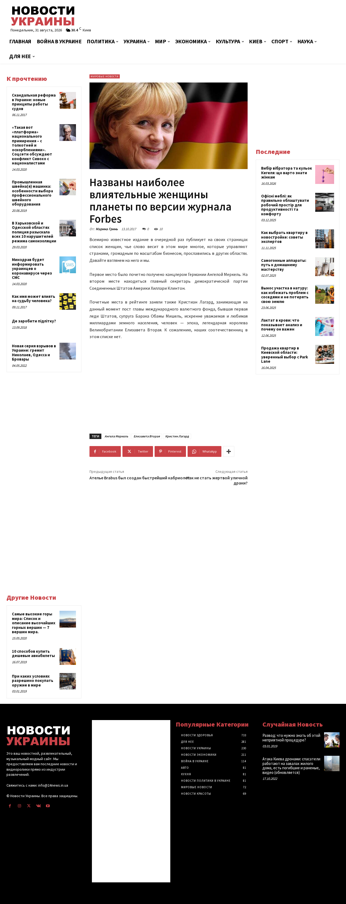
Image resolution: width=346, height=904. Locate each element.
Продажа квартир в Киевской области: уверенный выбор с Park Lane (284, 354)
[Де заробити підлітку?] (67, 326)
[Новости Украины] (60, 16)
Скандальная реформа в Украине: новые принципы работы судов (34, 102)
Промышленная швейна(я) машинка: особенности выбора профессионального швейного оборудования (32, 193)
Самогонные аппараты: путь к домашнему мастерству (283, 265)
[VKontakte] (38, 806)
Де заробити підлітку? (34, 321)
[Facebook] (9, 806)
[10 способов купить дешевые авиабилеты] (67, 656)
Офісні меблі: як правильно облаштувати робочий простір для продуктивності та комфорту (285, 204)
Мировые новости (105, 76)
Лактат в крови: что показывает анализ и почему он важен (281, 325)
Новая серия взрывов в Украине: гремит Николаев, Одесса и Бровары (34, 352)
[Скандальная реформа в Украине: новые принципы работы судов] (67, 100)
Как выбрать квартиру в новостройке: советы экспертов (284, 237)
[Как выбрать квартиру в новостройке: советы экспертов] (324, 238)
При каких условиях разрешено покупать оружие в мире (32, 681)
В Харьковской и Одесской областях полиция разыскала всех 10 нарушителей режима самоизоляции (34, 231)
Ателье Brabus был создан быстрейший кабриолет (139, 477)
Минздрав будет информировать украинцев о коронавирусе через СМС (32, 268)
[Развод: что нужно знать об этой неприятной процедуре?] (332, 740)
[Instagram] (19, 806)
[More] (228, 451)
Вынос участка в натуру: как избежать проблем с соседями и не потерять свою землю (284, 294)
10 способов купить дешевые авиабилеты (33, 653)
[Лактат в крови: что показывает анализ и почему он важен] (324, 326)
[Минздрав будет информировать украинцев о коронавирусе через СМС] (67, 264)
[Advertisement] (229, 17)
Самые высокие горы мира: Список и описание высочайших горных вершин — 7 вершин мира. (33, 622)
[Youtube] (48, 806)
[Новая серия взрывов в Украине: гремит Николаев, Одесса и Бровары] (67, 351)
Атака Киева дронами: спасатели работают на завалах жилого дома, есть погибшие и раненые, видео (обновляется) (291, 765)
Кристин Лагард (177, 436)
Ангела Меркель (116, 436)
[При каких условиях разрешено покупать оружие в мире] (67, 681)
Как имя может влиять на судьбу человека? (33, 298)
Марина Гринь (107, 229)
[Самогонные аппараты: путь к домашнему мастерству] (324, 266)
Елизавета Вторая (147, 436)
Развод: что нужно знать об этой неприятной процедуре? (291, 738)
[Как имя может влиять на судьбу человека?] (67, 301)
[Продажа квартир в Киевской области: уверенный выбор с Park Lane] (324, 354)
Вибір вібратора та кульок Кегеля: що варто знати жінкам (286, 173)
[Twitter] (28, 806)
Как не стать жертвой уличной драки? (217, 480)
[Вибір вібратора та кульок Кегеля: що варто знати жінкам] (324, 174)
